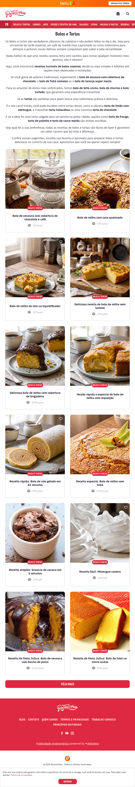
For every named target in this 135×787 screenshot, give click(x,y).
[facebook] (62, 733)
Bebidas (125, 24)
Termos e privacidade (74, 719)
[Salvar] (61, 153)
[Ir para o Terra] (67, 3)
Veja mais (67, 684)
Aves (45, 24)
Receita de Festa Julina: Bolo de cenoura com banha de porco (35, 660)
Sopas (94, 24)
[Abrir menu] (118, 14)
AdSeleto (93, 743)
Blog (22, 719)
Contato (33, 719)
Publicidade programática (52, 743)
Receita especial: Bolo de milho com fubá (100, 483)
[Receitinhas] (15, 14)
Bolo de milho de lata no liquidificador (35, 306)
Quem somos (50, 719)
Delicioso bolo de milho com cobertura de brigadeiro (35, 394)
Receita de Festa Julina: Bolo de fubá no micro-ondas (100, 660)
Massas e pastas (109, 24)
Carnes (37, 24)
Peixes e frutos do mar (64, 24)
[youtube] (66, 733)
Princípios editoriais (67, 724)
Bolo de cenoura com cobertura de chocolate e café (35, 217)
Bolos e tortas (21, 24)
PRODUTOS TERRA (120, 3)
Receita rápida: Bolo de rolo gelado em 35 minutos (35, 483)
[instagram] (72, 733)
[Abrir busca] (128, 14)
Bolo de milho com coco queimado (100, 217)
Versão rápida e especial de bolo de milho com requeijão (100, 396)
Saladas (83, 24)
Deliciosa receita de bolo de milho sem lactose (100, 306)
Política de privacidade (21, 774)
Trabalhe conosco (104, 719)
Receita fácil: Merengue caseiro (100, 571)
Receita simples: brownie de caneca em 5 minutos (35, 571)
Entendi (68, 781)
